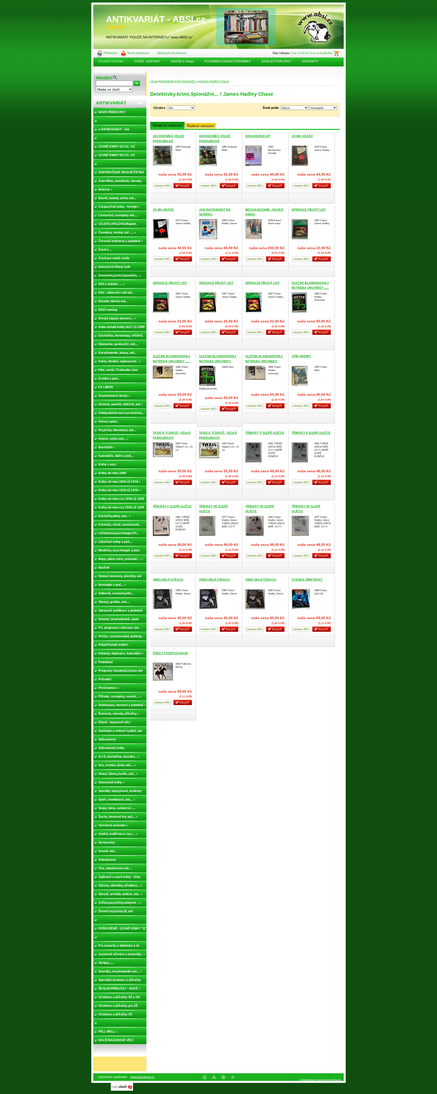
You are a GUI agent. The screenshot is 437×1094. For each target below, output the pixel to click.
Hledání (104, 77)
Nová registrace (138, 53)
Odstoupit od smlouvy (171, 53)
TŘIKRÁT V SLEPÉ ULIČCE (264, 433)
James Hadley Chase (214, 81)
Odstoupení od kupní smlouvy (320, 1080)
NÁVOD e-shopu (182, 61)
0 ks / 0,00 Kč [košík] (311, 53)
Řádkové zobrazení (200, 126)
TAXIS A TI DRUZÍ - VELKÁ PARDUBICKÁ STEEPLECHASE (172, 438)
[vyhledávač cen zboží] (122, 1089)
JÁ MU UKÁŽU (302, 136)
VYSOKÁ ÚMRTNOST (307, 579)
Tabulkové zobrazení (167, 125)
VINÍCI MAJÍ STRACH (168, 579)
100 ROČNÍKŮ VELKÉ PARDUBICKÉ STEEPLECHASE (168, 141)
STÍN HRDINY (301, 356)
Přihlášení (110, 53)
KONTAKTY (310, 61)
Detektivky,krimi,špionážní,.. (179, 81)
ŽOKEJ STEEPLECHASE (170, 653)
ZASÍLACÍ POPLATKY (276, 61)
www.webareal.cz (142, 1077)
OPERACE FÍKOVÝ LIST (309, 210)
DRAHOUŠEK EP (257, 136)
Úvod (154, 81)
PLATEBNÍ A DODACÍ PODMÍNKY (228, 61)
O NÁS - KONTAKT (147, 61)
